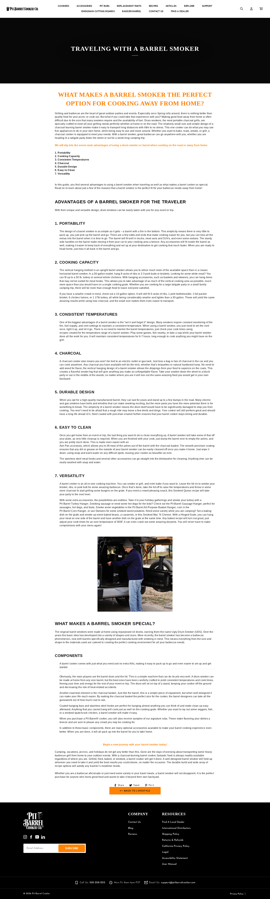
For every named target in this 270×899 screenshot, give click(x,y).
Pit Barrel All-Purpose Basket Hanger (154, 507)
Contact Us (156, 11)
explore (189, 6)
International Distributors (176, 828)
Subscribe (71, 848)
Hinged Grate (188, 514)
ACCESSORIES (84, 6)
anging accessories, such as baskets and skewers (159, 277)
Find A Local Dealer (173, 822)
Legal (165, 852)
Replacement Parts (129, 6)
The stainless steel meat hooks (78, 458)
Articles (171, 6)
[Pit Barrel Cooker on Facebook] (31, 837)
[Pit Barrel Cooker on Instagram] (25, 837)
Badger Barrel (131, 11)
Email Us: (172, 882)
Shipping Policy (170, 834)
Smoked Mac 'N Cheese (157, 514)
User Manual (169, 864)
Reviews (132, 834)
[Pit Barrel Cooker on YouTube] (37, 837)
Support (207, 6)
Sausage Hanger (192, 503)
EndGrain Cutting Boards (98, 11)
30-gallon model (103, 273)
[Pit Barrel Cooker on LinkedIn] (43, 837)
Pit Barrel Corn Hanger (73, 511)
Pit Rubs (104, 6)
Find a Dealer (180, 11)
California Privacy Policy (175, 846)
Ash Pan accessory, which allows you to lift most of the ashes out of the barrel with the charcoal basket (119, 445)
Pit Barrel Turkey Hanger (74, 503)
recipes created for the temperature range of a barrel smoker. (95, 332)
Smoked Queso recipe (186, 490)
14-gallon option (125, 294)
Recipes (153, 6)
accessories (140, 728)
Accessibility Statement (175, 858)
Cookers (63, 6)
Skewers (100, 511)
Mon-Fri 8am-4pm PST (127, 882)
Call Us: (92, 882)
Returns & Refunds (172, 840)
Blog (130, 828)
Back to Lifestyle (137, 790)
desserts (171, 522)
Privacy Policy (236, 894)
